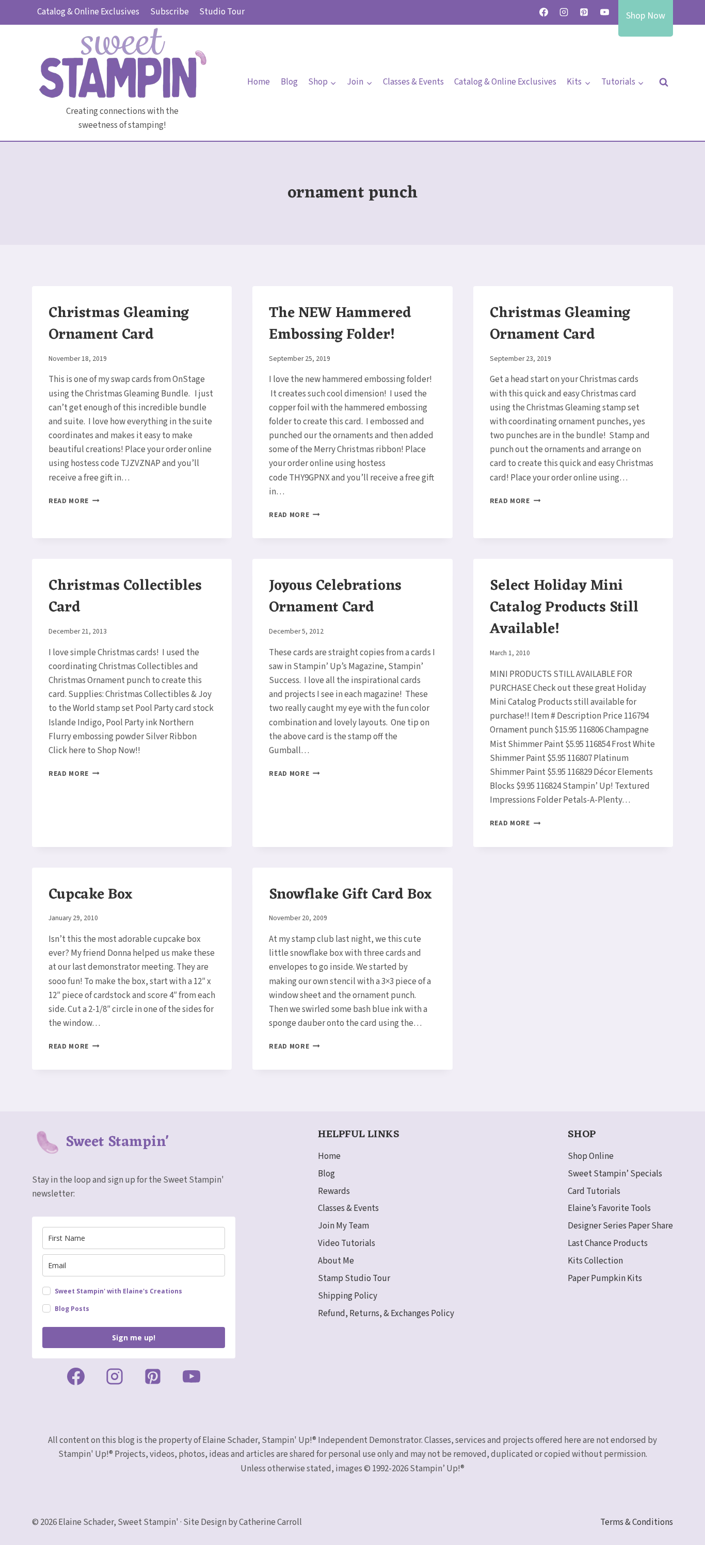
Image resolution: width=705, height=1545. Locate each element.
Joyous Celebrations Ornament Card (335, 597)
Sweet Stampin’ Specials (615, 1174)
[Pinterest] (584, 12)
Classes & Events (413, 82)
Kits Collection (595, 1261)
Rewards (334, 1191)
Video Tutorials (346, 1243)
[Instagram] (564, 12)
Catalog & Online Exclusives (88, 12)
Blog (289, 82)
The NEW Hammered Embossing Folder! (340, 324)
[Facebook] (544, 12)
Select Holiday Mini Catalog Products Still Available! (564, 607)
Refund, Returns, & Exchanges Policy (386, 1313)
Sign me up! (133, 1337)
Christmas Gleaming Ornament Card (119, 324)
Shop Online (591, 1156)
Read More (74, 501)
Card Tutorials (594, 1191)
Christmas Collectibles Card (125, 597)
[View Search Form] (663, 82)
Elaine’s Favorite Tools (609, 1208)
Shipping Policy (347, 1296)
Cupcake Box (91, 895)
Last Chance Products (608, 1243)
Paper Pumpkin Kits (605, 1278)
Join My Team (343, 1226)
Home (258, 82)
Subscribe (169, 12)
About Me (336, 1261)
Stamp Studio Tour (354, 1278)
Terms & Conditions (636, 1522)
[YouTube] (604, 12)
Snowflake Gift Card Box (350, 895)
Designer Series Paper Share (620, 1226)
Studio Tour (222, 12)
